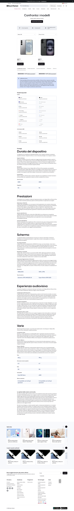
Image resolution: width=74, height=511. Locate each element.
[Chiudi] (73, 1)
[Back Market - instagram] (7, 488)
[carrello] (66, 6)
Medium (49, 485)
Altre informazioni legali (42, 496)
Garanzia (39, 490)
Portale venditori (20, 484)
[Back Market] (12, 6)
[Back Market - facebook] (12, 488)
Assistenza (59, 5)
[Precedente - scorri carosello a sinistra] (63, 427)
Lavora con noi (9, 486)
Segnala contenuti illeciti (42, 499)
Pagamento (19, 486)
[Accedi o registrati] (64, 6)
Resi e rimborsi (19, 489)
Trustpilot (50, 482)
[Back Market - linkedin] (10, 488)
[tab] (21, 68)
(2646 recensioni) (31, 73)
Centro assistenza (20, 492)
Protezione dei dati (41, 492)
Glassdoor (50, 483)
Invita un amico (30, 482)
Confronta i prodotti (20, 495)
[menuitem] (24, 9)
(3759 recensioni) (52, 73)
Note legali (39, 497)
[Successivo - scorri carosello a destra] (66, 427)
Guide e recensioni (20, 494)
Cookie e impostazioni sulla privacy (41, 494)
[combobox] (26, 34)
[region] (37, 436)
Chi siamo (8, 482)
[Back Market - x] (7, 490)
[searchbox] (35, 6)
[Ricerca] (21, 6)
